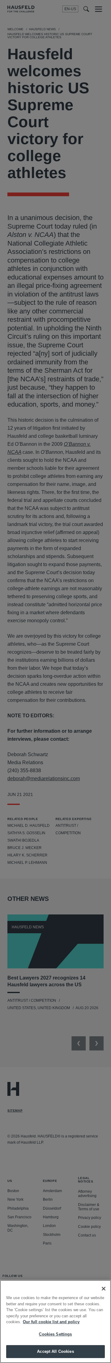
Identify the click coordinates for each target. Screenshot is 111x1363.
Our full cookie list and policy (51, 1322)
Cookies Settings (55, 1334)
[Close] (103, 1288)
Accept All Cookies (55, 1351)
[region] (55, 1321)
